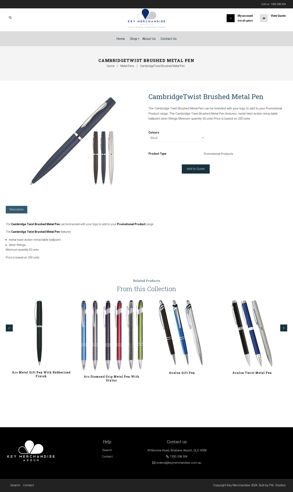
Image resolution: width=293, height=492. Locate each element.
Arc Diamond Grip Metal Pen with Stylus (111, 378)
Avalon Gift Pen (182, 373)
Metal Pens (127, 66)
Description (16, 209)
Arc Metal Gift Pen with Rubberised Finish (41, 374)
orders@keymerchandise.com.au (178, 463)
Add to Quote (196, 169)
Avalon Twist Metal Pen (252, 373)
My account (245, 15)
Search (107, 450)
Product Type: (157, 153)
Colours (153, 132)
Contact (107, 456)
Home (110, 66)
